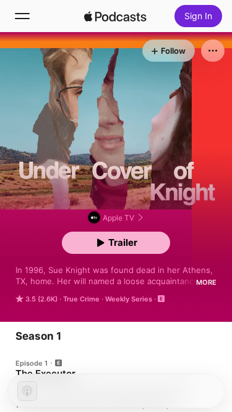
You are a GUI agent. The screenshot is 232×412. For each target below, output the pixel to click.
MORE (206, 282)
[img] (115, 16)
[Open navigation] (22, 16)
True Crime (81, 299)
